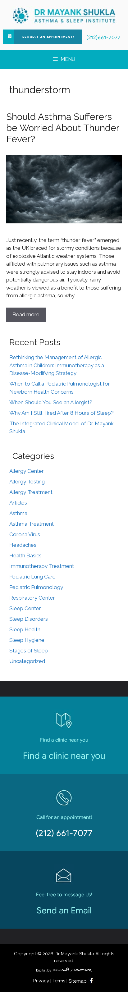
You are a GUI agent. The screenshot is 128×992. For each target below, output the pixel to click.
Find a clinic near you (64, 755)
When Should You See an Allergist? (50, 402)
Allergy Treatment (31, 492)
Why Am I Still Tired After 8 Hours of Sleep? (61, 413)
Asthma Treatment (31, 524)
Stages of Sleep (28, 650)
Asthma (18, 513)
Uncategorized (27, 661)
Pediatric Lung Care (32, 577)
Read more (25, 314)
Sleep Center (25, 608)
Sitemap (78, 981)
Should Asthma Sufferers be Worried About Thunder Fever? (62, 127)
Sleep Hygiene (26, 640)
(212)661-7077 (103, 37)
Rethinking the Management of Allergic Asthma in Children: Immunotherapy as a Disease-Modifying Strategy (56, 365)
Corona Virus (24, 534)
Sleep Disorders (28, 619)
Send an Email (64, 910)
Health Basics (25, 555)
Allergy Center (26, 471)
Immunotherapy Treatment (41, 566)
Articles (18, 503)
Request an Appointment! (48, 37)
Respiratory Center (32, 598)
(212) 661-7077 (64, 833)
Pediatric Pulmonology (36, 587)
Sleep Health (24, 629)
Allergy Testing (27, 481)
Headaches (22, 545)
